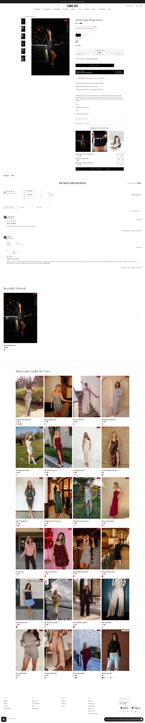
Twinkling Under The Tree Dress (52, 521)
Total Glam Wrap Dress (10, 345)
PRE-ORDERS (57, 9)
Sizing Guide (35, 701)
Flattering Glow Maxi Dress (109, 419)
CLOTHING (65, 9)
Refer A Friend (91, 711)
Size (8, 241)
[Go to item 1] (23, 21)
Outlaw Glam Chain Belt (83, 158)
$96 (76, 523)
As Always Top (19, 571)
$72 (76, 573)
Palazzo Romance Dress (50, 470)
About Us (63, 701)
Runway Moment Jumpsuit (80, 622)
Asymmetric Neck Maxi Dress (23, 419)
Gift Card (90, 708)
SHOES (93, 9)
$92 (105, 573)
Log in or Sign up (119, 72)
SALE (109, 9)
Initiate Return (35, 708)
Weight (9, 244)
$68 (47, 421)
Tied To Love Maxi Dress (108, 521)
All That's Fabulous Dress (108, 571)
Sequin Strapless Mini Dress (80, 571)
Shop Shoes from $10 (92, 58)
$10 (17, 573)
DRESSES (73, 9)
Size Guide (78, 45)
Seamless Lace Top (107, 673)
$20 (17, 523)
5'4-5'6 (18, 243)
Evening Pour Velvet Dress (51, 622)
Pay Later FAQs (35, 703)
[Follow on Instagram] (124, 711)
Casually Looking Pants (50, 673)
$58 (76, 421)
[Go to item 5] (23, 51)
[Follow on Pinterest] (128, 711)
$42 (105, 624)
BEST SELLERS (47, 9)
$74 (76, 624)
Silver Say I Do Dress (78, 419)
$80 (19, 624)
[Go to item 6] (23, 58)
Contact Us (63, 703)
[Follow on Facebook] (120, 711)
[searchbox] (11, 207)
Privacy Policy (7, 708)
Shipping (6, 706)
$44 (19, 675)
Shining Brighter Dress (50, 419)
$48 (102, 675)
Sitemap (6, 701)
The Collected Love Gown (22, 470)
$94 (47, 472)
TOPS (79, 9)
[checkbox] (42, 207)
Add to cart (94, 65)
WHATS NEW (37, 9)
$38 (74, 624)
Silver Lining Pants (107, 622)
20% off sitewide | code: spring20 (72, 1)
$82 (19, 472)
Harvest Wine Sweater (79, 673)
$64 (19, 421)
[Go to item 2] (23, 29)
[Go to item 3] (23, 36)
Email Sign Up (91, 706)
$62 (47, 624)
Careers (63, 706)
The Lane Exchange (93, 713)
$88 (7, 347)
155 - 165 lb (19, 244)
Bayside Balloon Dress (22, 622)
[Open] (3, 719)
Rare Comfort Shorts (21, 673)
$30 (4, 347)
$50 (19, 573)
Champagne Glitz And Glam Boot (85, 162)
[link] (32, 191)
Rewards (90, 701)
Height (8, 243)
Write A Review (136, 194)
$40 (17, 421)
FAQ (33, 706)
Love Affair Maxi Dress (79, 470)
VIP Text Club (91, 703)
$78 (105, 421)
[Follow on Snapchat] (136, 711)
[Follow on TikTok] (132, 711)
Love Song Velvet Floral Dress (109, 470)
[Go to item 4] (23, 44)
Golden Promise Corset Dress (81, 521)
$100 (103, 472)
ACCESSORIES (101, 9)
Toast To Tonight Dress (22, 521)
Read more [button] (47, 263)
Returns (5, 703)
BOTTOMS (86, 9)
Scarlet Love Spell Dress (50, 571)
